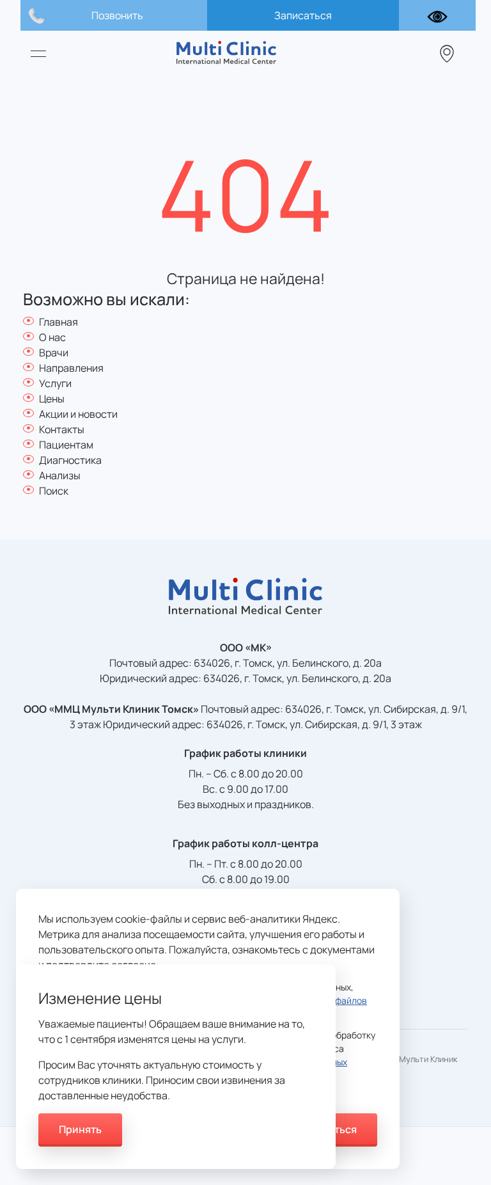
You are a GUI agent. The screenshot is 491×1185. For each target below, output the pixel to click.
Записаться (303, 15)
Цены (52, 399)
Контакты (61, 429)
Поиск (53, 491)
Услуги (55, 383)
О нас (52, 337)
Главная (58, 322)
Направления (71, 368)
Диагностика (70, 460)
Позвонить (117, 15)
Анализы (60, 475)
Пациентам (66, 445)
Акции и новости (78, 414)
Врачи (53, 353)
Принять (80, 1129)
